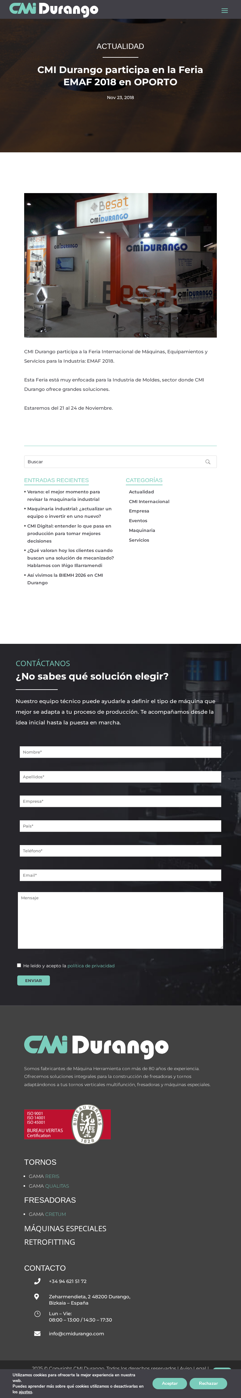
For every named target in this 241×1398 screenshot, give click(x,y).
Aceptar (170, 1383)
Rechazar (208, 1383)
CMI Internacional (149, 501)
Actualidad (141, 492)
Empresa (139, 511)
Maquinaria (142, 530)
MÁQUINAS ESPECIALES (65, 1228)
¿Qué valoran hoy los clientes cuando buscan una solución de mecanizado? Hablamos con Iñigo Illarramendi (70, 558)
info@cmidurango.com (76, 1334)
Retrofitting (49, 1242)
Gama (44, 1176)
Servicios (139, 540)
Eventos (138, 520)
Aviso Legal (193, 1368)
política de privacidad (91, 966)
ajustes (25, 1392)
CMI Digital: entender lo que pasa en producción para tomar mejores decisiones (69, 533)
